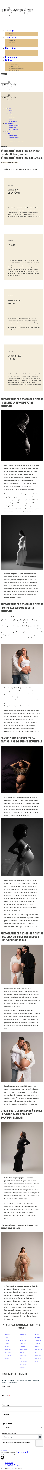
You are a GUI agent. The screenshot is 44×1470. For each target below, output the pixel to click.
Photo (10, 33)
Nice (6, 1337)
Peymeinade (8, 1355)
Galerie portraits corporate (16, 68)
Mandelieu (23, 1343)
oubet (37, 1346)
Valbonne (38, 1340)
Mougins (37, 1337)
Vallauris (22, 1367)
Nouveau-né (12, 42)
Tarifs (10, 44)
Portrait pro (11, 48)
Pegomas (38, 1355)
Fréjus (7, 1343)
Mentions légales (11, 1464)
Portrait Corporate (14, 51)
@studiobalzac (23, 1452)
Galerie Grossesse (13, 64)
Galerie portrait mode (14, 70)
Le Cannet (23, 1340)
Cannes (7, 1334)
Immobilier (11, 57)
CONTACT (4, 74)
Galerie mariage (13, 62)
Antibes (7, 1340)
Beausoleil (38, 1358)
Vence (7, 1358)
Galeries (9, 60)
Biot (36, 1361)
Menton (22, 1346)
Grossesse (12, 40)
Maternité (10, 37)
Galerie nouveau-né (14, 66)
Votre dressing (13, 46)
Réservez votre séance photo (9, 162)
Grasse (7, 1346)
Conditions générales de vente (15, 1466)
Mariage (9, 30)
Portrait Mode (13, 53)
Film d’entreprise (13, 54)
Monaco (37, 1334)
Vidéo (10, 35)
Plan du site (9, 1463)
